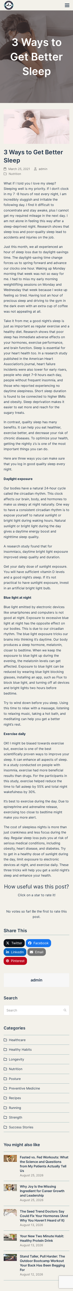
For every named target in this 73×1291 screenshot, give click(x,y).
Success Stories (21, 1127)
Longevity (16, 1059)
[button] (67, 5)
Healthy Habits (20, 1049)
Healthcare (17, 1040)
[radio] (24, 903)
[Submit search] (65, 1010)
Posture (15, 1079)
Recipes (15, 1098)
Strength (15, 1117)
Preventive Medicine (24, 1088)
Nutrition (15, 174)
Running (15, 1108)
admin (43, 169)
